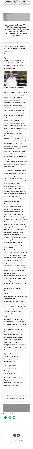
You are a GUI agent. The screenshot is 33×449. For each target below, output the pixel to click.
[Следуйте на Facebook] (14, 435)
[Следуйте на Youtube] (18, 435)
